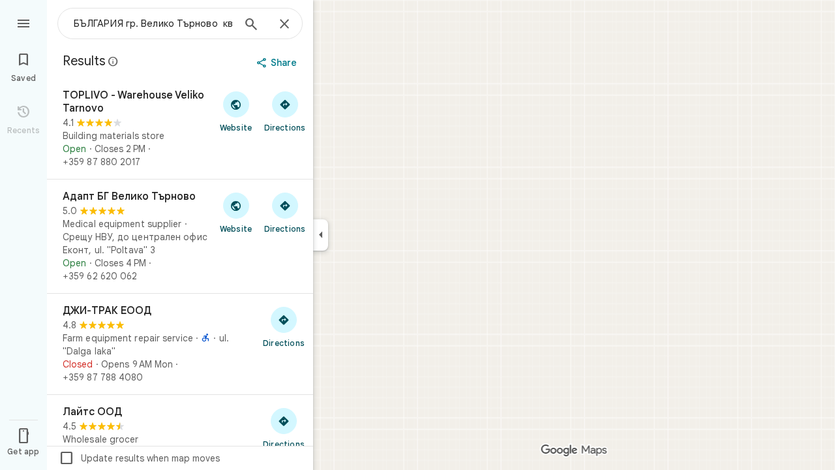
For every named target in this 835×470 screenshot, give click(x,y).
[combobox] (153, 23)
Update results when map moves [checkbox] (139, 458)
